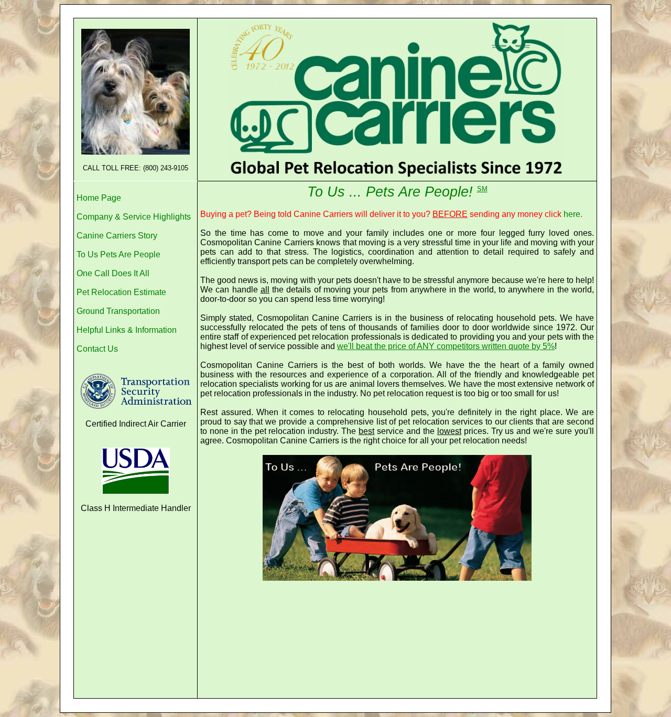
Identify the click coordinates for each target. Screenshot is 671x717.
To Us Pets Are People (118, 254)
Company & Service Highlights (134, 216)
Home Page (99, 197)
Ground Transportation (118, 311)
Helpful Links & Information (127, 329)
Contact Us (97, 348)
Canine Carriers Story (117, 235)
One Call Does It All (113, 273)
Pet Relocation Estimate (121, 292)
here (572, 214)
